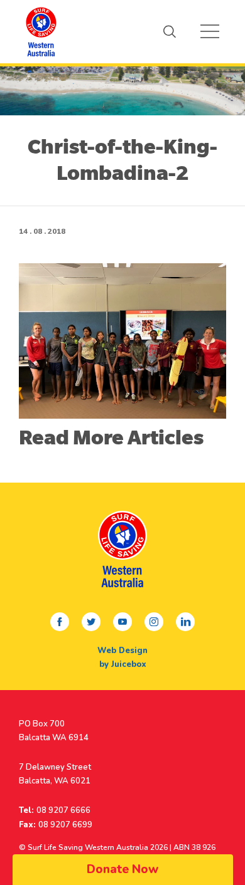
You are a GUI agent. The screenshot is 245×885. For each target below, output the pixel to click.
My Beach (41, 31)
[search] (170, 31)
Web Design (122, 650)
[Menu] (210, 31)
